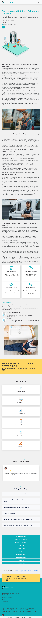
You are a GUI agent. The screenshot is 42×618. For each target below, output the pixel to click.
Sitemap (4, 605)
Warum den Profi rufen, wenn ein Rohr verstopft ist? (18, 519)
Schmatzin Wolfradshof (21, 557)
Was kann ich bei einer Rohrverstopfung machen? (18, 507)
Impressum (5, 601)
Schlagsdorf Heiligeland (21, 536)
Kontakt (4, 599)
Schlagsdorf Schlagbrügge (21, 539)
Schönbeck (21, 560)
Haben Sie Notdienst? (10, 513)
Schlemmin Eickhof (21, 548)
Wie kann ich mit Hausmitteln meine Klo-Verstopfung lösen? (19, 500)
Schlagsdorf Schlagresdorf (21, 542)
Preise (3, 603)
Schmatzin (21, 551)
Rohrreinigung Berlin (7, 597)
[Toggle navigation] (38, 2)
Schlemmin (21, 545)
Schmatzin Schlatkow (21, 554)
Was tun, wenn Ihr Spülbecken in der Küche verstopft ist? (19, 494)
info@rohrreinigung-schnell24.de (11, 593)
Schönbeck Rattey (21, 563)
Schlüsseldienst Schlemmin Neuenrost (25, 570)
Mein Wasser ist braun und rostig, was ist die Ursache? (19, 525)
